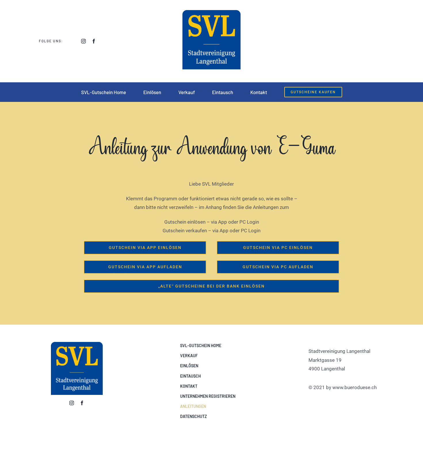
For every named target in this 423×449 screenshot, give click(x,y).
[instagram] (83, 41)
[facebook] (94, 41)
